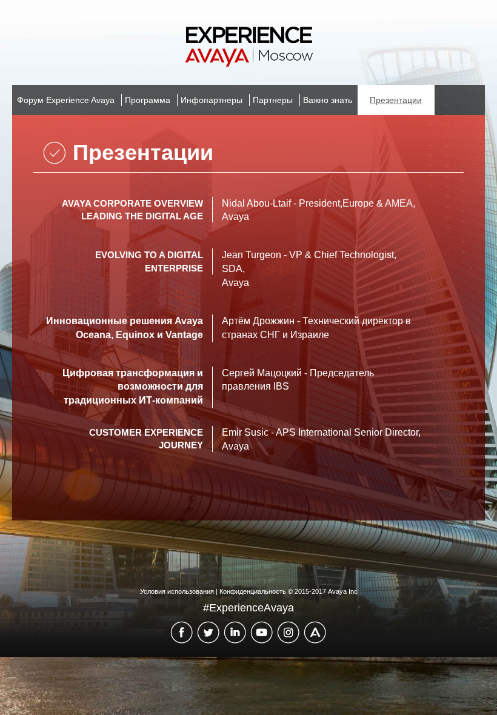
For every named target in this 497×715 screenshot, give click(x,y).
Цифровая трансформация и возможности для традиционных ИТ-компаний (132, 387)
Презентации (396, 100)
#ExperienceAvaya (248, 608)
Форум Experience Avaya (66, 100)
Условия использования (177, 591)
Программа (147, 100)
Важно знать (327, 100)
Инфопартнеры (211, 100)
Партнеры (273, 100)
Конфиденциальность (252, 591)
